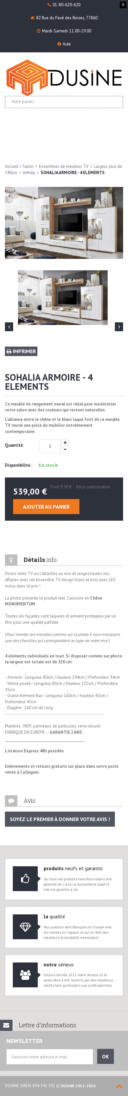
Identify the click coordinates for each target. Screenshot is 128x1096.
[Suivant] (119, 326)
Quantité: (14, 445)
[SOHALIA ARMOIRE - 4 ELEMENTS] (63, 297)
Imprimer (23, 351)
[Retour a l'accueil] (64, 78)
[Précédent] (9, 326)
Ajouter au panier (46, 506)
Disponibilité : (18, 465)
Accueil (11, 166)
